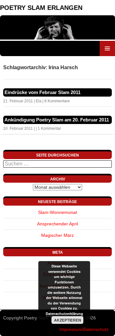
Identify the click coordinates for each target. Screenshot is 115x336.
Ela (39, 101)
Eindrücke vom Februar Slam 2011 (42, 92)
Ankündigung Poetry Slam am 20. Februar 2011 (56, 119)
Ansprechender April (57, 223)
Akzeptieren (67, 320)
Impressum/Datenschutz (84, 329)
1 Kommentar (49, 128)
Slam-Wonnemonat (57, 212)
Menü (107, 48)
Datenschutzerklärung (64, 313)
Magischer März (57, 235)
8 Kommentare (57, 101)
